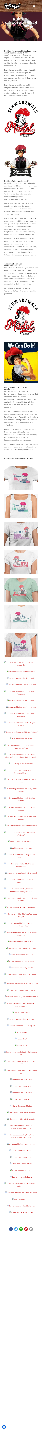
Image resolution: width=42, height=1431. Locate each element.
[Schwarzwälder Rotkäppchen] (21, 1212)
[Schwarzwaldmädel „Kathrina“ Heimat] (21, 948)
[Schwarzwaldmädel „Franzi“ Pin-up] (21, 1144)
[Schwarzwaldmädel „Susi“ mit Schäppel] (21, 873)
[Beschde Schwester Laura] (21, 617)
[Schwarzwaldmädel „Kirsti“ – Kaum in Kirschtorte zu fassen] (21, 746)
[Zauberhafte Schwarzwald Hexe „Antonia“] (21, 732)
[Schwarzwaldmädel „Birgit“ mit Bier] (21, 1112)
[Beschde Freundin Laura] (21, 645)
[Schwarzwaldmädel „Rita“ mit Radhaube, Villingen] (21, 915)
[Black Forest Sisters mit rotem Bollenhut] (21, 1192)
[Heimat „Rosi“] (21, 1039)
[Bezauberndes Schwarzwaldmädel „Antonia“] (21, 833)
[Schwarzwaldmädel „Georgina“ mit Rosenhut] (21, 856)
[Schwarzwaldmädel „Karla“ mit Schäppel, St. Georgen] (21, 933)
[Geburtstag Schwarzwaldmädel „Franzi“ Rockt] (21, 781)
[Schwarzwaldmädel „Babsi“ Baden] (21, 990)
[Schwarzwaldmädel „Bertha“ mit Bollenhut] (21, 881)
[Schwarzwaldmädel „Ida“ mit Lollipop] (21, 684)
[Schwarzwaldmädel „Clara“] (21, 1170)
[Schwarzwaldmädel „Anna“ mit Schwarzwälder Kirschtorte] (21, 1127)
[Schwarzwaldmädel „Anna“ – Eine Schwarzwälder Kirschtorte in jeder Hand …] (21, 756)
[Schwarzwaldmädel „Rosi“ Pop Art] (21, 1019)
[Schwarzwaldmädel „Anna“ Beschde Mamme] (21, 808)
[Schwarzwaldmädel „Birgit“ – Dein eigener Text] (21, 1053)
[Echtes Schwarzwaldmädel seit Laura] (21, 478)
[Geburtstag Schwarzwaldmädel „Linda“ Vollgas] (21, 790)
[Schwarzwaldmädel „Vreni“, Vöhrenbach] (21, 907)
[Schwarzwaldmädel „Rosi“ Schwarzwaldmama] (21, 771)
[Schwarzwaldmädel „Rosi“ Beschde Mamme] (21, 799)
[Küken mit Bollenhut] (21, 1199)
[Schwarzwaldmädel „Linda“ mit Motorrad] (21, 825)
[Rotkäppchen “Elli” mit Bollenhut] (21, 841)
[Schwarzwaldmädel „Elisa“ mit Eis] (21, 678)
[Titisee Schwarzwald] (21, 1012)
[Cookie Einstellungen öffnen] (4, 1428)
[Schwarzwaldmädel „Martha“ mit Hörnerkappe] (21, 865)
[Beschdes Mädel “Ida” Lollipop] (21, 534)
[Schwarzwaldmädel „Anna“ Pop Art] (21, 1025)
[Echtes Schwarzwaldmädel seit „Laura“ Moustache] (21, 506)
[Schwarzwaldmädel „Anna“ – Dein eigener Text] (21, 1062)
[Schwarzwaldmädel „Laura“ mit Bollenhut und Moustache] (21, 1004)
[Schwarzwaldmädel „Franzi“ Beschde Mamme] (21, 818)
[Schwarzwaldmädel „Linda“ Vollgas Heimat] (21, 724)
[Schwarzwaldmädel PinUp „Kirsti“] (21, 941)
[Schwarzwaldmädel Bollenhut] (21, 954)
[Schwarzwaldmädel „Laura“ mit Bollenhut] (21, 996)
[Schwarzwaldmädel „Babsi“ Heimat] (21, 961)
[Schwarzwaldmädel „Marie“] (21, 1163)
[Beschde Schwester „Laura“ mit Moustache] (21, 663)
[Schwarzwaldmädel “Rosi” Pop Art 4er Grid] (21, 983)
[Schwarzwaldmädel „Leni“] (21, 1157)
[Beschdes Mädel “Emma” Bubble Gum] (21, 562)
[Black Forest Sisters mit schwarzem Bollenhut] (21, 1185)
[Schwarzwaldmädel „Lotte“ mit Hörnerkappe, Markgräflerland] (21, 890)
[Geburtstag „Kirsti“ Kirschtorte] (21, 763)
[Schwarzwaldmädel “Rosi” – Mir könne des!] (21, 976)
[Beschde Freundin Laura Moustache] (21, 671)
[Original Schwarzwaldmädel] (21, 1106)
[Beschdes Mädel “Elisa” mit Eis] (21, 590)
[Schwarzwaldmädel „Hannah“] (21, 1150)
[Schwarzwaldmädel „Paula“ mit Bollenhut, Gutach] (21, 899)
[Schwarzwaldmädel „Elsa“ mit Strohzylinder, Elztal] (21, 924)
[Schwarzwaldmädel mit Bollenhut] (21, 1206)
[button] (11, 1229)
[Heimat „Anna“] (21, 1045)
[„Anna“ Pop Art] (21, 1032)
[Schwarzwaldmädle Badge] (21, 1177)
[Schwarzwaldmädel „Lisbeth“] (21, 968)
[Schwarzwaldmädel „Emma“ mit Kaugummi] (21, 692)
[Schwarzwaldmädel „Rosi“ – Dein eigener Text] (21, 1072)
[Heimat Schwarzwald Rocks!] (21, 738)
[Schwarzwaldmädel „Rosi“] (21, 1079)
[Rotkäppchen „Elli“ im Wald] (21, 848)
